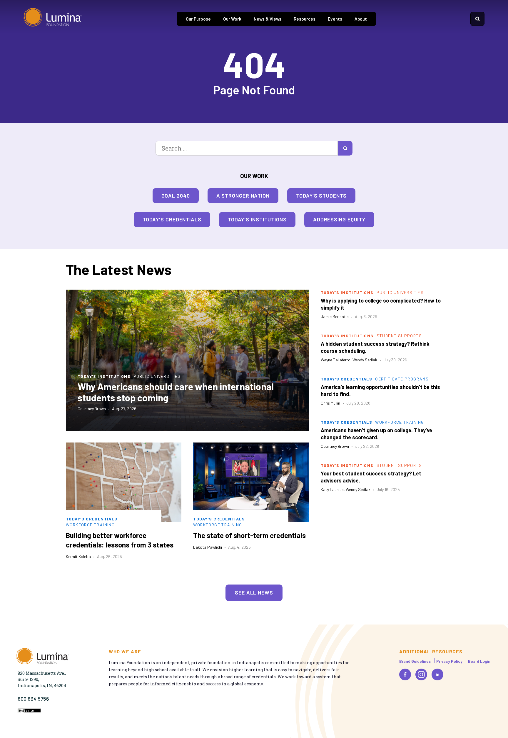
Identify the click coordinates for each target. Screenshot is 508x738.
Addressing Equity (339, 219)
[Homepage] (53, 19)
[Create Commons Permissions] (29, 711)
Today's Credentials (172, 219)
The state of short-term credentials (249, 535)
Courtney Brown (92, 408)
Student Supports (399, 335)
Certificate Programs (402, 378)
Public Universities (157, 376)
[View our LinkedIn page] (437, 674)
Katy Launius (332, 489)
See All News (254, 592)
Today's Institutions (257, 219)
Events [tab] (335, 18)
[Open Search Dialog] (477, 19)
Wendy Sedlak (364, 359)
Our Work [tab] (232, 18)
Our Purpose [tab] (198, 18)
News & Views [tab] (267, 18)
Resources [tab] (304, 18)
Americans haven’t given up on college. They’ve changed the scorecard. (376, 433)
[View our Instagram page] (421, 674)
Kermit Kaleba (78, 556)
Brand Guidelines (415, 661)
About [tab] (361, 18)
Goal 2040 (175, 195)
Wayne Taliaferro (335, 359)
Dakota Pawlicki (207, 547)
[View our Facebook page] (405, 674)
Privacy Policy (449, 661)
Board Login (479, 661)
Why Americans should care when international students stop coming (176, 392)
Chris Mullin (330, 402)
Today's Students (321, 195)
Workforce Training (90, 524)
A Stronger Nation (243, 195)
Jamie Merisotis (335, 316)
